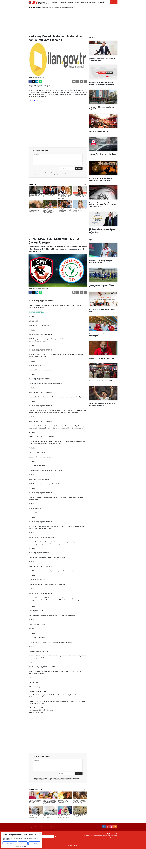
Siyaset (77, 2)
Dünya (94, 2)
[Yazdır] (74, 81)
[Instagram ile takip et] (111, 826)
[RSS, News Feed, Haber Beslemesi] (115, 826)
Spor (89, 2)
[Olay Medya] (39, 2)
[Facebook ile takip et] (104, 826)
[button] (77, 81)
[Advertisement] (73, 21)
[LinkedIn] (36, 81)
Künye (36, 826)
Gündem (70, 2)
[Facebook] (30, 81)
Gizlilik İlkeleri (49, 826)
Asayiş (83, 2)
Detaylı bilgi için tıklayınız (36, 101)
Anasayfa (32, 7)
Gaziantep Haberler (59, 2)
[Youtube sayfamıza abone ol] (107, 826)
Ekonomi (101, 2)
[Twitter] (33, 81)
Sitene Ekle (56, 826)
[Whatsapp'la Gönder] (40, 81)
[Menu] (115, 2)
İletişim (41, 826)
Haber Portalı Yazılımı (74, 845)
